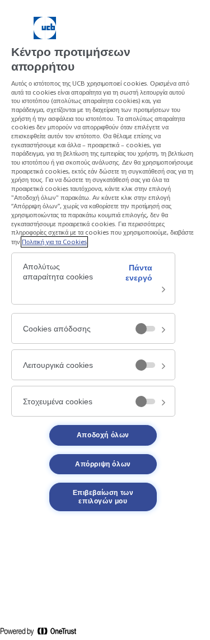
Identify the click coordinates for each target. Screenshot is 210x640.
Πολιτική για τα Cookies (54, 241)
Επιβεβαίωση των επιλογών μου (103, 497)
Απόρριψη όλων (103, 464)
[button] (93, 279)
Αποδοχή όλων (103, 435)
